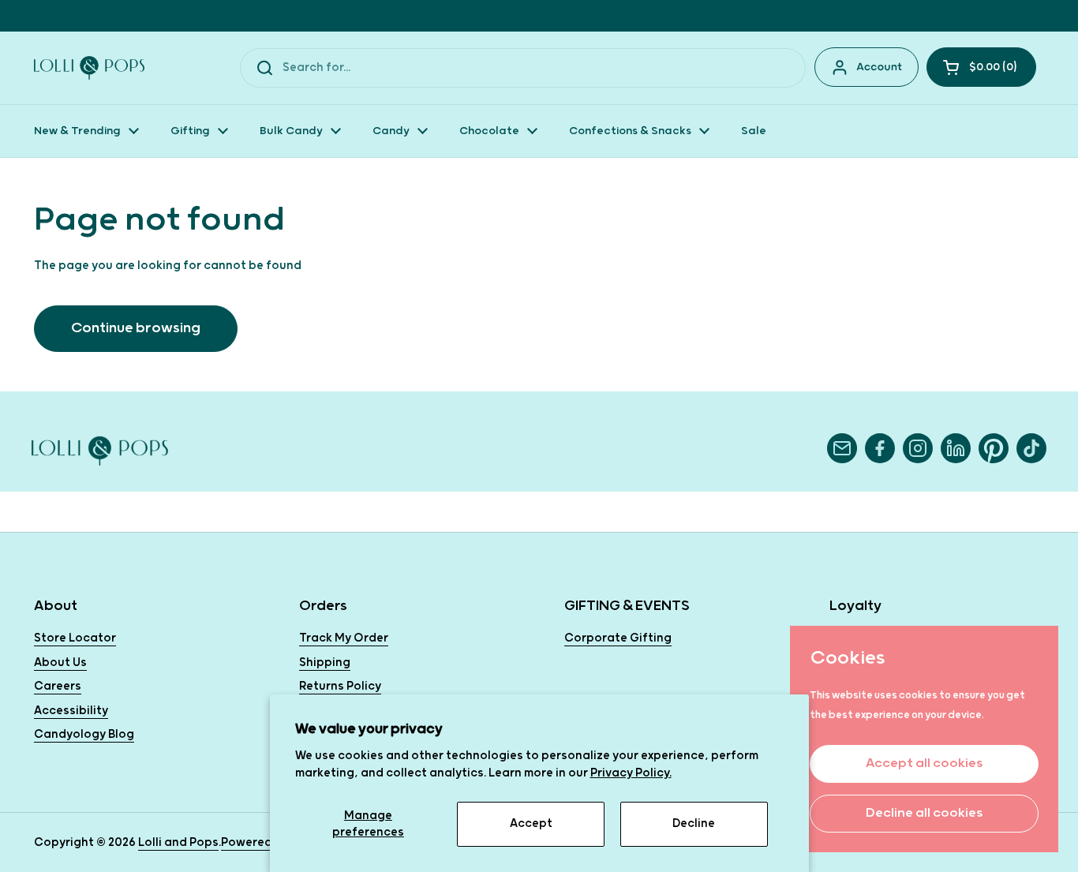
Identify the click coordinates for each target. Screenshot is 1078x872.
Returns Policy (340, 686)
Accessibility (71, 710)
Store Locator (75, 638)
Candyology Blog (84, 734)
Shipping (324, 662)
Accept (531, 823)
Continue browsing (135, 328)
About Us (60, 662)
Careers (57, 686)
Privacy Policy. (631, 773)
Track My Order (343, 638)
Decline (693, 823)
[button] (981, 67)
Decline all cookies (924, 813)
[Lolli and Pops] (89, 68)
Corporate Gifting (618, 638)
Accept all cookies (924, 763)
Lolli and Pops (178, 842)
